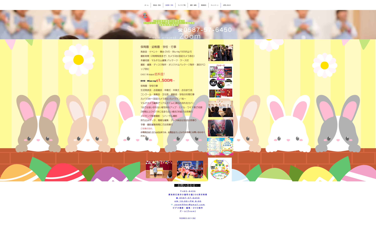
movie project (175, 37)
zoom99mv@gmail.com (189, 204)
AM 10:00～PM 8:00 (188, 201)
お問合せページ (174, 132)
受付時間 (202, 194)
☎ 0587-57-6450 (188, 198)
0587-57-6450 (153, 132)
